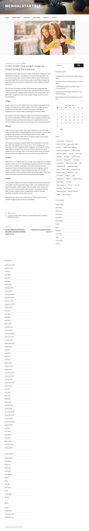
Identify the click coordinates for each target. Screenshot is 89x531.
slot (77, 172)
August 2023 (8, 307)
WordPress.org (9, 517)
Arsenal (58, 147)
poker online (65, 169)
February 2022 (9, 366)
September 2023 (10, 304)
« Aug (61, 129)
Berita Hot (27, 17)
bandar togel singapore (63, 150)
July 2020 (7, 428)
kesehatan (76, 160)
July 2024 (7, 271)
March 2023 (8, 323)
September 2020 (10, 421)
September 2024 (10, 265)
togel (73, 175)
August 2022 (8, 346)
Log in (6, 507)
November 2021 (9, 376)
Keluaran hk (67, 160)
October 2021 (9, 379)
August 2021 (8, 386)
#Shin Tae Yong (60, 144)
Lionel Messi (60, 163)
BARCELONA (76, 150)
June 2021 (7, 392)
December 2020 (9, 412)
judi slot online (76, 156)
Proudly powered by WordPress (14, 527)
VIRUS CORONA (73, 191)
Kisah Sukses (59, 221)
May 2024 (7, 278)
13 (74, 117)
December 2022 (9, 333)
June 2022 (8, 353)
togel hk (68, 178)
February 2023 (9, 327)
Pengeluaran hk (60, 166)
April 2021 (7, 399)
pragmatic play (76, 169)
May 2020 (8, 435)
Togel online (59, 240)
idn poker (59, 156)
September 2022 (10, 343)
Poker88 (58, 230)
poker (58, 169)
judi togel (59, 160)
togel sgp (68, 182)
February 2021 (9, 405)
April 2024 (8, 281)
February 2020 (9, 444)
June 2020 (8, 431)
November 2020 (9, 415)
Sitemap (46, 17)
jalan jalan (67, 156)
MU (80, 163)
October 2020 (9, 418)
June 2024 (8, 275)
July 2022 (7, 350)
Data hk (71, 153)
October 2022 (9, 340)
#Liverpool (69, 141)
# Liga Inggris (60, 141)
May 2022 (7, 356)
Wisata (58, 243)
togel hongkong (77, 178)
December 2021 (9, 372)
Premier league (60, 172)
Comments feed (9, 514)
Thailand (67, 175)
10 (61, 117)
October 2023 (9, 301)
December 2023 (9, 294)
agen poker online (73, 144)
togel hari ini (59, 178)
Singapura (70, 172)
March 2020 (8, 441)
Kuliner (58, 224)
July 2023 (7, 310)
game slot (79, 153)
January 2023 (8, 330)
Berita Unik (59, 214)
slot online (59, 175)
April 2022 (7, 359)
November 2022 (9, 337)
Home (7, 17)
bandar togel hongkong (70, 147)
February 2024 (9, 288)
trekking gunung (61, 191)
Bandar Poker (16, 17)
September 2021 (9, 382)
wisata (58, 194)
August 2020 (8, 425)
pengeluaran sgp (72, 166)
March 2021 (8, 402)
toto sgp (77, 185)
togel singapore (61, 185)
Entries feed (8, 511)
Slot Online (36, 17)
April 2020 (8, 438)
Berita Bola (59, 207)
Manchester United (71, 163)
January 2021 (8, 408)
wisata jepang (67, 194)
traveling (59, 188)
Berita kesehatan (61, 153)
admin (23, 63)
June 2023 (8, 314)
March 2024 (8, 284)
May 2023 (7, 317)
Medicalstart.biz (23, 6)
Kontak (54, 17)
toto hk (70, 185)
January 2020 (8, 448)
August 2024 (8, 268)
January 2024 (8, 291)
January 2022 (8, 369)
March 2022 (8, 363)
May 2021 (7, 395)
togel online (59, 182)
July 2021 (7, 389)
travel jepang (67, 188)
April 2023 (7, 320)
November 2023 (9, 297)
